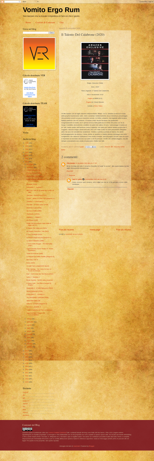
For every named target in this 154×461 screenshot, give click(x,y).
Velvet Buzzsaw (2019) (33, 208)
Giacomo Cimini (119, 147)
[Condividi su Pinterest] (95, 147)
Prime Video (98, 106)
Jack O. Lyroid (77, 179)
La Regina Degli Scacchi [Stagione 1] (38, 237)
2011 (27, 376)
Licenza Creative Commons (57, 432)
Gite (62, 22)
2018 (27, 354)
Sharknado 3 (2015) (32, 214)
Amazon (107, 147)
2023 (27, 152)
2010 (27, 379)
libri (24, 406)
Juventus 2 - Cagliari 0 (33, 217)
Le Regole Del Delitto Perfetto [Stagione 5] (40, 256)
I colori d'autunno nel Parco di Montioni (39, 310)
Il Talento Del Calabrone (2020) (36, 228)
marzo (29, 340)
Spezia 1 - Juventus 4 (33, 307)
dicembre (30, 164)
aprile (29, 337)
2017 (27, 357)
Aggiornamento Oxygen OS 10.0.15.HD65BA (35, 180)
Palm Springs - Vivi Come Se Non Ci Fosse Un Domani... (38, 270)
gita (24, 398)
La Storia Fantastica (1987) (35, 241)
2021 (27, 158)
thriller (63, 150)
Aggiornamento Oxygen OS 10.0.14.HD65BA (35, 314)
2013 (27, 369)
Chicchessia (71, 163)
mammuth (76, 446)
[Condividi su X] (91, 147)
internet (25, 404)
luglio (29, 328)
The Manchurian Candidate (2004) (37, 297)
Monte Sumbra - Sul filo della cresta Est (39, 280)
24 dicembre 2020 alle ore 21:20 (95, 179)
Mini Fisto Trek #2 (32, 260)
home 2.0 (26, 401)
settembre (30, 322)
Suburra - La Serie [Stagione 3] (36, 304)
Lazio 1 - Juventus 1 (33, 277)
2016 (27, 360)
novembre (30, 167)
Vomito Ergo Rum (51, 10)
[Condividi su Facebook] (93, 147)
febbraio (30, 344)
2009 (27, 382)
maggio (29, 334)
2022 (27, 155)
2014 (27, 366)
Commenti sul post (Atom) (74, 234)
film (112, 147)
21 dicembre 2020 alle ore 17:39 (86, 163)
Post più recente (66, 230)
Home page (95, 230)
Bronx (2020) (30, 263)
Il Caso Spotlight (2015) (34, 234)
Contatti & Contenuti (45, 22)
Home (28, 22)
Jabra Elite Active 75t (33, 300)
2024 (27, 149)
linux (24, 409)
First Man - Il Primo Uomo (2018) (37, 204)
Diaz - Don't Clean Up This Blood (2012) (39, 274)
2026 (27, 143)
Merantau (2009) (31, 184)
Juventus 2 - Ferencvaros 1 (35, 201)
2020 (27, 162)
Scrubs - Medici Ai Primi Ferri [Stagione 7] (40, 198)
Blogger (91, 446)
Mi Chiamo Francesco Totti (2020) (37, 231)
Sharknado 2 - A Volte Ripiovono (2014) (39, 288)
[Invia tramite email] (86, 147)
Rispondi (70, 171)
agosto (29, 325)
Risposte (72, 175)
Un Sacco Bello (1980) (33, 211)
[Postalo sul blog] (88, 147)
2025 (27, 146)
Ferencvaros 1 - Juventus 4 (35, 294)
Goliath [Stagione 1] (33, 170)
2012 (27, 372)
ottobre (29, 319)
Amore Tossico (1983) (33, 173)
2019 (27, 351)
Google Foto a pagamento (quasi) (37, 266)
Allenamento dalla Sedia (34, 176)
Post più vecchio (123, 230)
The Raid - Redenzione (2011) (36, 195)
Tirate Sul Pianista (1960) (34, 253)
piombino (26, 415)
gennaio (30, 347)
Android (25, 392)
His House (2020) (32, 220)
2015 (27, 363)
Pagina (90, 98)
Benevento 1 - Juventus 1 (34, 187)
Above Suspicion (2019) (34, 291)
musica (25, 412)
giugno (29, 331)
